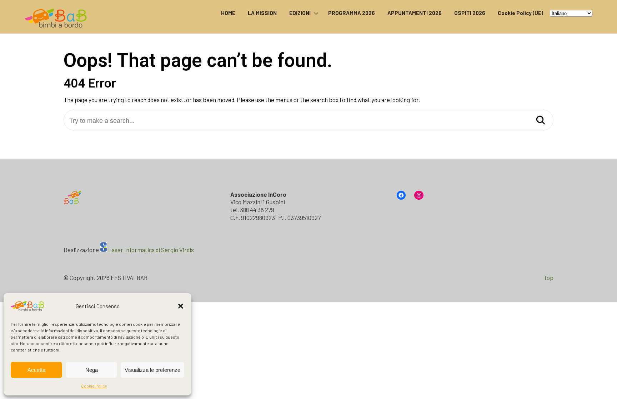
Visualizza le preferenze (152, 370)
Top (548, 277)
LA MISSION (262, 13)
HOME (228, 13)
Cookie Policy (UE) (520, 13)
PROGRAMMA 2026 (351, 13)
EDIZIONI (300, 13)
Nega (91, 370)
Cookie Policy (94, 385)
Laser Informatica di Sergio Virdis (151, 249)
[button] (180, 306)
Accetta (36, 370)
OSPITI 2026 (469, 13)
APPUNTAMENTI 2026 (414, 13)
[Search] (540, 120)
